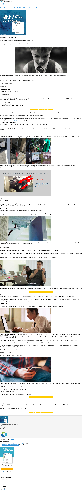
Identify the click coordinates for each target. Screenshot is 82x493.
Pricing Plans (3, 480)
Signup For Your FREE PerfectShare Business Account (41, 412)
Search (12, 439)
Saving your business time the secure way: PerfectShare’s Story (10, 444)
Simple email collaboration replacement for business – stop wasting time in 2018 (12, 443)
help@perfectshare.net (6, 489)
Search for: (9, 439)
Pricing (3, 4)
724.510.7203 (8, 488)
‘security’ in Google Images (20, 132)
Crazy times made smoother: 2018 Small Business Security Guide (10, 445)
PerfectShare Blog (4, 479)
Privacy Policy (4, 484)
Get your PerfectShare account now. (60, 475)
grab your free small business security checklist (57, 87)
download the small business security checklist (17, 120)
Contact (3, 5)
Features (3, 3)
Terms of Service (4, 483)
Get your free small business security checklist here (41, 109)
